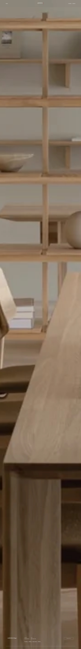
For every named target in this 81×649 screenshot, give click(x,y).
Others (39, 641)
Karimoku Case (33, 638)
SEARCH (73, 3)
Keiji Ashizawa (27, 638)
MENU (7, 3)
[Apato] (41, 3)
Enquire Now (69, 638)
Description (35, 641)
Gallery (30, 641)
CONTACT (70, 3)
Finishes (26, 641)
